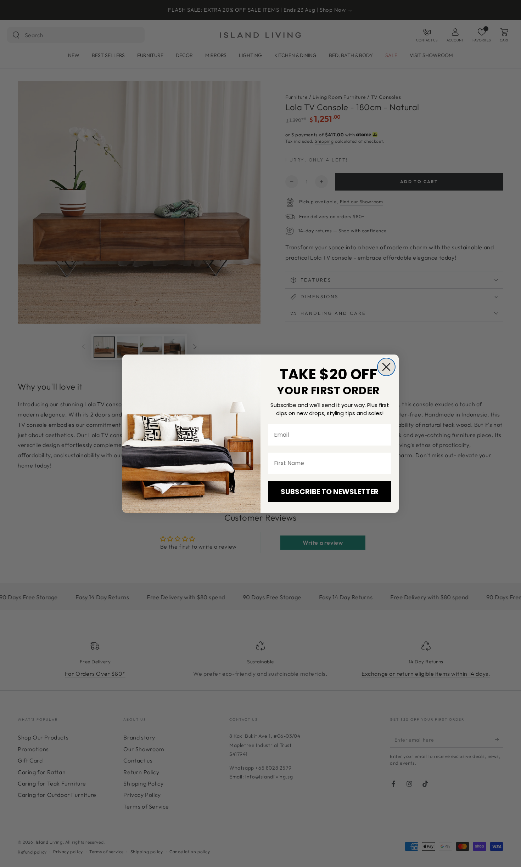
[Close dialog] (386, 367)
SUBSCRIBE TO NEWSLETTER (330, 492)
